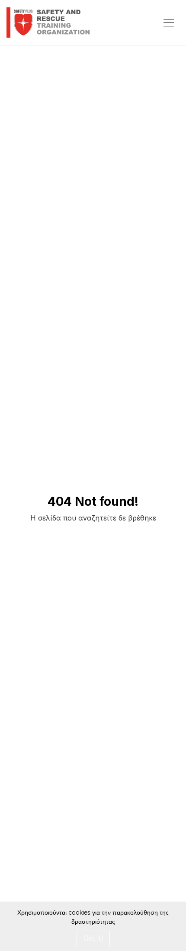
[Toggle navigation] (169, 23)
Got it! (93, 938)
